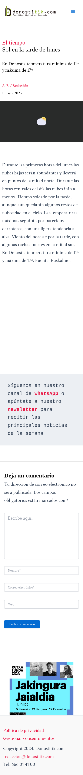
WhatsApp (46, 394)
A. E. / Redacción (15, 85)
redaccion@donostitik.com (28, 756)
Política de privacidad (23, 730)
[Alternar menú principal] (73, 11)
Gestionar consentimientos (28, 738)
